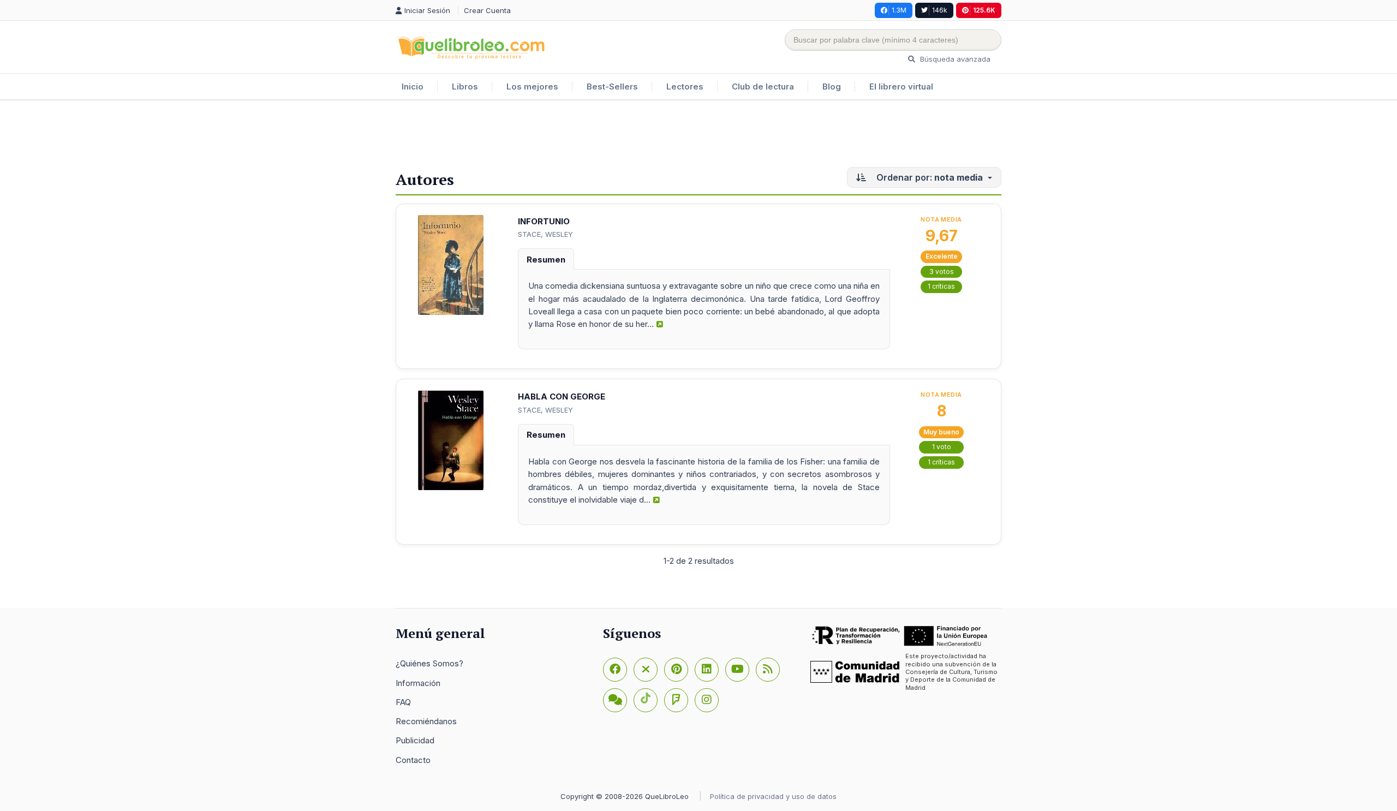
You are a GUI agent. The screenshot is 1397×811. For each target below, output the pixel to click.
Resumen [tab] (546, 259)
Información (418, 683)
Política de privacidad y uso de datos (773, 796)
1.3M (899, 10)
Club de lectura (763, 86)
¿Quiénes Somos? (429, 663)
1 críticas (941, 286)
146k (939, 10)
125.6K (984, 10)
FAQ (403, 702)
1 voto (941, 447)
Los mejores (532, 86)
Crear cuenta (487, 10)
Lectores (684, 86)
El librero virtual (901, 86)
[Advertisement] (698, 135)
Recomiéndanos (426, 721)
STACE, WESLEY (545, 234)
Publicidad (415, 740)
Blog (831, 86)
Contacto (413, 760)
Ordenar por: (928, 177)
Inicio (412, 86)
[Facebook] (615, 670)
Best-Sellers (612, 86)
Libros (465, 86)
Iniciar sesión (428, 10)
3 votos (941, 271)
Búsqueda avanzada (954, 59)
